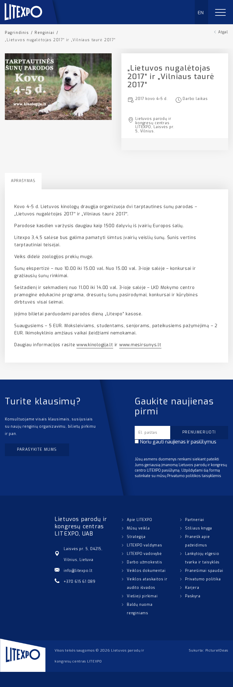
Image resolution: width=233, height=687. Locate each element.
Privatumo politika (203, 579)
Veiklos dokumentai (146, 570)
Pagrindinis (17, 32)
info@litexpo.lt (78, 570)
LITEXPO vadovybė (144, 553)
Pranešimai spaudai (204, 570)
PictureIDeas (216, 650)
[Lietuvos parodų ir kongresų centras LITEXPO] (33, 22)
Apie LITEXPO (139, 519)
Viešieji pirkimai (142, 596)
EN (201, 13)
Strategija (136, 536)
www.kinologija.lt (94, 345)
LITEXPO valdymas (144, 545)
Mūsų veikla (138, 528)
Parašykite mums (37, 449)
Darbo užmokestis (144, 562)
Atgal (223, 32)
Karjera (192, 587)
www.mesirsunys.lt (140, 345)
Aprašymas (23, 180)
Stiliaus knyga (198, 528)
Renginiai (44, 32)
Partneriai (194, 519)
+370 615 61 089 (80, 581)
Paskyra (193, 596)
